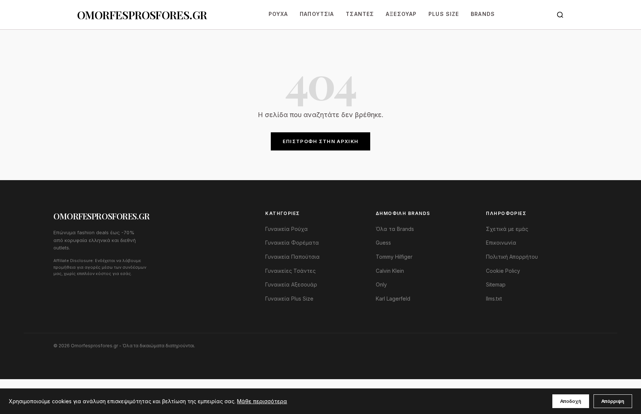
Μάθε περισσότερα (262, 401)
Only (381, 284)
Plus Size (443, 14)
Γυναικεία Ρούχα (286, 229)
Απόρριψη (612, 401)
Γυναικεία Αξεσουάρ (291, 284)
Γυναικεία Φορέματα (292, 242)
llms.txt (494, 298)
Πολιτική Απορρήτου (512, 257)
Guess (383, 242)
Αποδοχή (570, 401)
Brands (483, 14)
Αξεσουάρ (401, 14)
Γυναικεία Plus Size (289, 298)
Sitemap (496, 284)
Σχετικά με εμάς (507, 229)
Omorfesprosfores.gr (142, 14)
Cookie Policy (503, 271)
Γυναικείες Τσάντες (290, 271)
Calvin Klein (390, 271)
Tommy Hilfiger (394, 257)
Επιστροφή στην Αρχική (320, 141)
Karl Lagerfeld (393, 298)
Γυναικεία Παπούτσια (292, 257)
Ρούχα (278, 14)
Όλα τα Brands (395, 229)
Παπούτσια (317, 14)
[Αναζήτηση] (560, 15)
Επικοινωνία (501, 242)
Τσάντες (360, 14)
